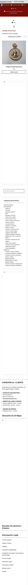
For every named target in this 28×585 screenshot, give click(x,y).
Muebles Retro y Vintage (11, 260)
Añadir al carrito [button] (14, 72)
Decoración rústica (9, 224)
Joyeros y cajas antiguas (11, 231)
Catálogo (4, 546)
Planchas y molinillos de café (12, 239)
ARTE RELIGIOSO (8, 205)
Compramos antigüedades (9, 550)
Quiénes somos (6, 568)
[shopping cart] (13, 22)
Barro (6, 213)
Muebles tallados (9, 262)
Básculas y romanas (10, 215)
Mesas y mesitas (9, 256)
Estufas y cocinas (9, 227)
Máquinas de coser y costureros (13, 236)
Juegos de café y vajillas (11, 232)
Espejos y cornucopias (10, 225)
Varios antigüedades (10, 248)
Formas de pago (6, 558)
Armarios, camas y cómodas (12, 251)
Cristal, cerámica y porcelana (12, 220)
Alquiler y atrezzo (6, 543)
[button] (2, 5)
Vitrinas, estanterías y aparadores (13, 265)
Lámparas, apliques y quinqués (12, 234)
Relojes (7, 241)
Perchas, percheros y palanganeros (13, 263)
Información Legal (7, 561)
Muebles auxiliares (9, 258)
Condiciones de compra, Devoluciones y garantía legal (13, 554)
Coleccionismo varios (10, 218)
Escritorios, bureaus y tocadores (13, 255)
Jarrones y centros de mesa (12, 229)
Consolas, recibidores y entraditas (13, 253)
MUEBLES (6, 250)
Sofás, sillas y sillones (10, 243)
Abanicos (7, 208)
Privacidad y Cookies (7, 565)
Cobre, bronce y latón (10, 217)
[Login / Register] (14, 20)
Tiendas (4, 571)
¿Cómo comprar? (7, 540)
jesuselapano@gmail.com (10, 398)
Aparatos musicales (10, 212)
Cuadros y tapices (9, 222)
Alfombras (7, 210)
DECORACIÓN (7, 206)
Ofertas (7, 237)
